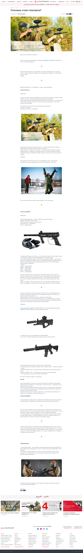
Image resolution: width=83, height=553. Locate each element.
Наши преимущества (5, 538)
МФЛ (16, 543)
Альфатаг (44, 535)
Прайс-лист (30, 546)
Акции (31, 1)
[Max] (44, 529)
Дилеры (2, 543)
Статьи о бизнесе (4, 541)
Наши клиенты (72, 540)
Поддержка (61, 1)
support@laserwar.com (77, 528)
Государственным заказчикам (7, 544)
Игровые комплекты (32, 535)
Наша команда (72, 538)
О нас (67, 1)
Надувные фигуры (32, 543)
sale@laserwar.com (68, 528)
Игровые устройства (32, 537)
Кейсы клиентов (18, 544)
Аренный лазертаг (32, 538)
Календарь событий (19, 546)
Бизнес (4, 1)
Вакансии (71, 543)
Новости (19, 1)
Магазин (25, 1)
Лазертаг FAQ (58, 543)
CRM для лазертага (46, 537)
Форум (57, 544)
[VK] (38, 529)
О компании (72, 535)
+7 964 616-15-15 (77, 527)
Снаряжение (30, 544)
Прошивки (58, 535)
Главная (12, 7)
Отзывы (71, 544)
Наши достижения (73, 541)
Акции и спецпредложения (6, 537)
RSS (72, 551)
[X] (70, 14)
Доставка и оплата (59, 541)
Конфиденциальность (78, 551)
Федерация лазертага (46, 543)
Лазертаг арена (45, 538)
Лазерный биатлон (32, 540)
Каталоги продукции (5, 546)
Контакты (73, 1)
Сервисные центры (60, 540)
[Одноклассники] (68, 14)
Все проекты (53, 1)
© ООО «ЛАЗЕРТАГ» (9, 551)
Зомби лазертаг (45, 540)
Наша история (72, 537)
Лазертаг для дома (32, 541)
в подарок (56, 4)
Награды (16, 537)
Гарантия (57, 537)
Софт (57, 546)
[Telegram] (71, 14)
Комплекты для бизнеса (6, 540)
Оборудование (11, 1)
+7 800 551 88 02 (67, 527)
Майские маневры (45, 544)
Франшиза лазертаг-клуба (6, 535)
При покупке (26, 4)
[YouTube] (41, 529)
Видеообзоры (17, 540)
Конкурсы (16, 541)
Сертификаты (58, 538)
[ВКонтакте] (67, 14)
